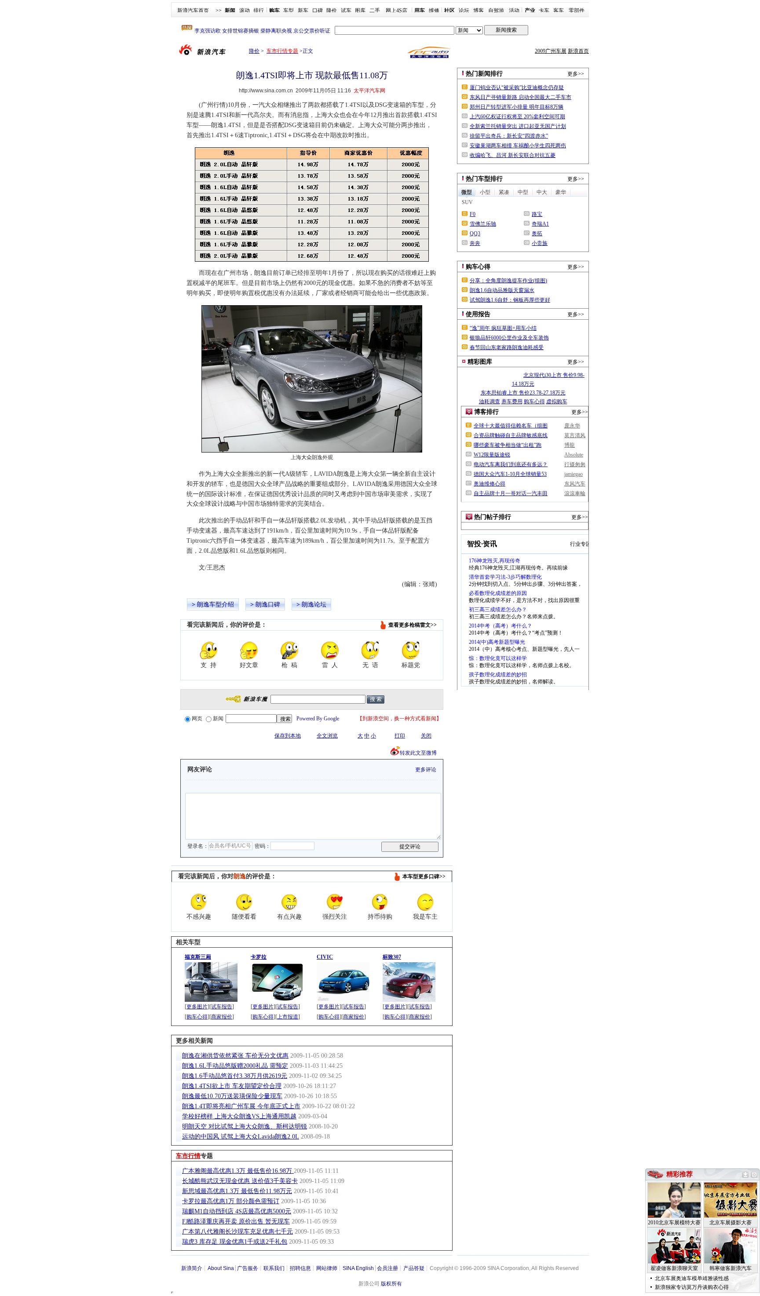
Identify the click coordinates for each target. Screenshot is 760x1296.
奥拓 (537, 233)
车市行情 (188, 1156)
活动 (514, 10)
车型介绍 (221, 604)
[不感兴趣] (199, 902)
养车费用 (511, 401)
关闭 (426, 736)
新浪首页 (578, 51)
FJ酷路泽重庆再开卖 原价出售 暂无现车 (236, 1221)
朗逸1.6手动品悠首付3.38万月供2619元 (234, 1076)
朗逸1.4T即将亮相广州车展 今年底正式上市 (241, 1106)
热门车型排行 (484, 178)
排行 (258, 10)
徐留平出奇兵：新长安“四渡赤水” (509, 136)
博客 (478, 10)
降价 (331, 10)
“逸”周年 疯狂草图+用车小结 (503, 328)
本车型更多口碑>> (424, 876)
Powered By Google (317, 719)
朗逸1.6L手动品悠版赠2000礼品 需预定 (235, 1065)
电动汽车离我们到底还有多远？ (511, 464)
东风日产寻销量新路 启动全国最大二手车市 (520, 97)
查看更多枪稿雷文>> (412, 625)
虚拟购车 (556, 401)
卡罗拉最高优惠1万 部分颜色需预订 (230, 1201)
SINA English (358, 1268)
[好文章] (249, 650)
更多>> (575, 74)
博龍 (569, 445)
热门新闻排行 (484, 73)
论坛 (464, 10)
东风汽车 (574, 484)
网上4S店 (396, 10)
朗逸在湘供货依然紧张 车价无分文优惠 (235, 1055)
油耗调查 (489, 401)
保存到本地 (287, 736)
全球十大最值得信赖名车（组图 (511, 426)
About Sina (221, 1268)
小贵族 (540, 243)
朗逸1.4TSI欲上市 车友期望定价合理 (231, 1086)
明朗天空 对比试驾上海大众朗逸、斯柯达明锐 (244, 1126)
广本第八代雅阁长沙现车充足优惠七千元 (237, 1231)
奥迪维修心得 (489, 484)
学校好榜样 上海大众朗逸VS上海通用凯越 (239, 1116)
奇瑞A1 (540, 224)
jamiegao (573, 474)
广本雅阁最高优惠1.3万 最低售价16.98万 (238, 1171)
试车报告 (221, 1007)
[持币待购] (380, 902)
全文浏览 (327, 736)
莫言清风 (574, 435)
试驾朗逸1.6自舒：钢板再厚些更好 (510, 300)
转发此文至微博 (418, 753)
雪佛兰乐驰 (483, 224)
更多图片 (197, 1007)
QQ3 (475, 233)
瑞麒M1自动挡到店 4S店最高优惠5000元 (236, 1211)
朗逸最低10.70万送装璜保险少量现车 (232, 1096)
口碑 (317, 10)
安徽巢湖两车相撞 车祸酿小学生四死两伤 (518, 145)
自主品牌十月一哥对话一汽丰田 (511, 493)
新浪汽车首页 (193, 10)
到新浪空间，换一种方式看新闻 (399, 719)
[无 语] (370, 650)
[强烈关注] (334, 902)
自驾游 (496, 10)
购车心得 (197, 1017)
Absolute (573, 455)
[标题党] (411, 650)
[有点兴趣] (289, 902)
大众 (306, 457)
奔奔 (475, 243)
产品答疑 (413, 1268)
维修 (434, 10)
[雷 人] (330, 650)
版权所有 (391, 1284)
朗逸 (203, 604)
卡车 (544, 10)
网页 (197, 719)
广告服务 (247, 1268)
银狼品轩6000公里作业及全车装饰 (509, 338)
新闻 (218, 719)
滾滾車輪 (574, 493)
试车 (346, 10)
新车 (303, 10)
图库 (360, 10)
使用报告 (478, 314)
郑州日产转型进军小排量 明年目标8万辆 (516, 107)
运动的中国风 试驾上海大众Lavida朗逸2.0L (240, 1136)
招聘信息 (300, 1268)
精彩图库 (480, 361)
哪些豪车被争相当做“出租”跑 (507, 445)
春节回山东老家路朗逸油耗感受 (507, 347)
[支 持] (208, 650)
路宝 (537, 214)
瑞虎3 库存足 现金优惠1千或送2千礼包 (234, 1241)
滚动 (244, 10)
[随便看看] (244, 902)
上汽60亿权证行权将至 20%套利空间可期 (517, 116)
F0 (472, 214)
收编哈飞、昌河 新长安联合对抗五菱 (512, 155)
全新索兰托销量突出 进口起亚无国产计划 (518, 126)
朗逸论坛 (314, 604)
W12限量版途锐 (492, 455)
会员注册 (387, 1268)
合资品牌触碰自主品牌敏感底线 (511, 435)
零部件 (577, 10)
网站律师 (326, 1268)
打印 (400, 736)
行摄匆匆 (574, 464)
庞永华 (572, 426)
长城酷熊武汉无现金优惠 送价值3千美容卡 (240, 1181)
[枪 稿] (289, 650)
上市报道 (287, 1017)
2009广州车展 (550, 51)
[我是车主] (425, 902)
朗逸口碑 (268, 604)
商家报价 (221, 1017)
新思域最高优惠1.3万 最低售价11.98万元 (237, 1191)
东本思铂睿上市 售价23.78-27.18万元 (523, 393)
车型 (288, 10)
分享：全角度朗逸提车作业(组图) (508, 280)
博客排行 (486, 412)
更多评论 (425, 770)
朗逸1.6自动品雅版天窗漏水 (502, 290)
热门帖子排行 (492, 517)
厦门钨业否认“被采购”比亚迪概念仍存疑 (517, 87)
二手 (374, 10)
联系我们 (274, 1268)
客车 (558, 10)
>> (219, 10)
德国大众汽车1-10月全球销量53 (510, 474)
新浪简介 (191, 1268)
